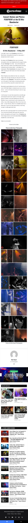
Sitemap (19, 513)
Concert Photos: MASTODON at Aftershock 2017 (7, 416)
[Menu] (26, 11)
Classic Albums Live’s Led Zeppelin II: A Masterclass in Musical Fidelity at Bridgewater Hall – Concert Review (18, 433)
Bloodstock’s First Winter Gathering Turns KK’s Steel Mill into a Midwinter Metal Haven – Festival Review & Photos (18, 453)
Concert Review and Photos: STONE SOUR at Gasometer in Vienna (21, 399)
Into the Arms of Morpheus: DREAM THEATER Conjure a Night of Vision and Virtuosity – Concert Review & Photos (17, 493)
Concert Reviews (5, 371)
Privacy (12, 513)
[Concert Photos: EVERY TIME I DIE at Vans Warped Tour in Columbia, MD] (7, 394)
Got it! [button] (14, 6)
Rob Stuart (11, 25)
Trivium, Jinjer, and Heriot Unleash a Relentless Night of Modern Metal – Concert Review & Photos (17, 446)
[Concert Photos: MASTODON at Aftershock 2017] (7, 410)
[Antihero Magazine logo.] (14, 11)
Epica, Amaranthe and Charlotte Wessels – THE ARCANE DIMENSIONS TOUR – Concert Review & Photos (18, 439)
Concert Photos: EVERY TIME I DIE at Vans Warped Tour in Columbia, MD (7, 401)
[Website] (14, 364)
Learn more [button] (17, 2)
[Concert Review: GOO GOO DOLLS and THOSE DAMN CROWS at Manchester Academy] (21, 409)
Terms (15, 513)
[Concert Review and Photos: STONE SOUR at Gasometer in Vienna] (21, 393)
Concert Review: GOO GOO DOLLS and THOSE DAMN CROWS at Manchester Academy (20, 416)
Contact (8, 513)
